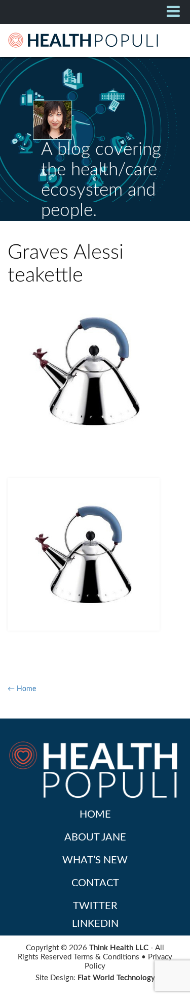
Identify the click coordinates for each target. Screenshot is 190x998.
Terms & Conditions (106, 957)
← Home (22, 689)
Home (95, 814)
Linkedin (95, 924)
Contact (95, 883)
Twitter (95, 906)
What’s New (95, 860)
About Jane (95, 837)
